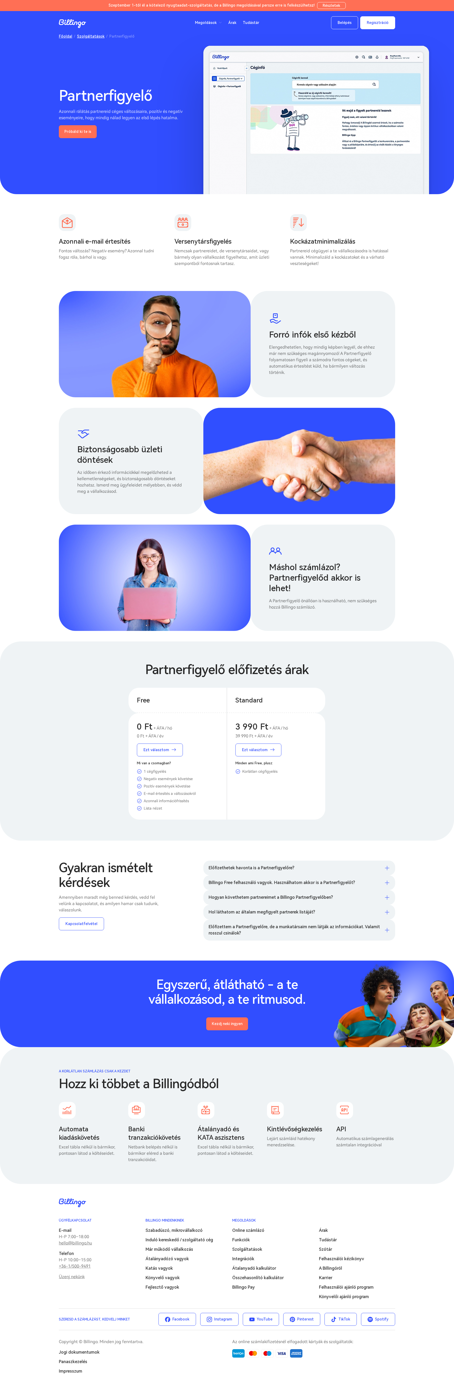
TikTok (344, 1319)
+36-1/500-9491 (75, 1266)
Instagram (223, 1319)
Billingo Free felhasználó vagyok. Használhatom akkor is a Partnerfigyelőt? (282, 882)
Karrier (325, 1277)
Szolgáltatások (91, 36)
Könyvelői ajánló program (344, 1296)
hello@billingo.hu (75, 1243)
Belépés (345, 23)
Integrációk (243, 1258)
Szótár (325, 1249)
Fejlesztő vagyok (162, 1287)
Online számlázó (248, 1230)
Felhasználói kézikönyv (341, 1258)
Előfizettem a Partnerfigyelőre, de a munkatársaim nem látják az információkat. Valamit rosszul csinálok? (294, 930)
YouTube (264, 1319)
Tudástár (251, 23)
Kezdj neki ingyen (227, 1024)
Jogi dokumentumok (79, 1352)
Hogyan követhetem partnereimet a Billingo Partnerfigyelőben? (271, 897)
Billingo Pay (243, 1287)
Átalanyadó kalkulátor (254, 1268)
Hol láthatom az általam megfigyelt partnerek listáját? (262, 912)
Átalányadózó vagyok (167, 1258)
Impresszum (70, 1371)
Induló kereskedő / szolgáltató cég (179, 1239)
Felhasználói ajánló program (346, 1287)
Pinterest (305, 1319)
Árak (232, 23)
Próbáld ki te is (77, 131)
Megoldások (244, 1220)
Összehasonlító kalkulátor (258, 1277)
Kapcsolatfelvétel (81, 924)
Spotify (382, 1319)
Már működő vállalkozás (169, 1249)
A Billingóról (330, 1268)
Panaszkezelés (73, 1361)
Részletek (331, 5)
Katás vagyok (159, 1268)
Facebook (180, 1319)
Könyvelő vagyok (163, 1277)
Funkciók (241, 1239)
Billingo (72, 23)
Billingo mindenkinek (165, 1220)
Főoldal (65, 36)
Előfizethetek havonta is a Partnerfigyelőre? (251, 867)
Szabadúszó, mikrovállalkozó (174, 1230)
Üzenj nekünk (72, 1276)
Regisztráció (378, 23)
